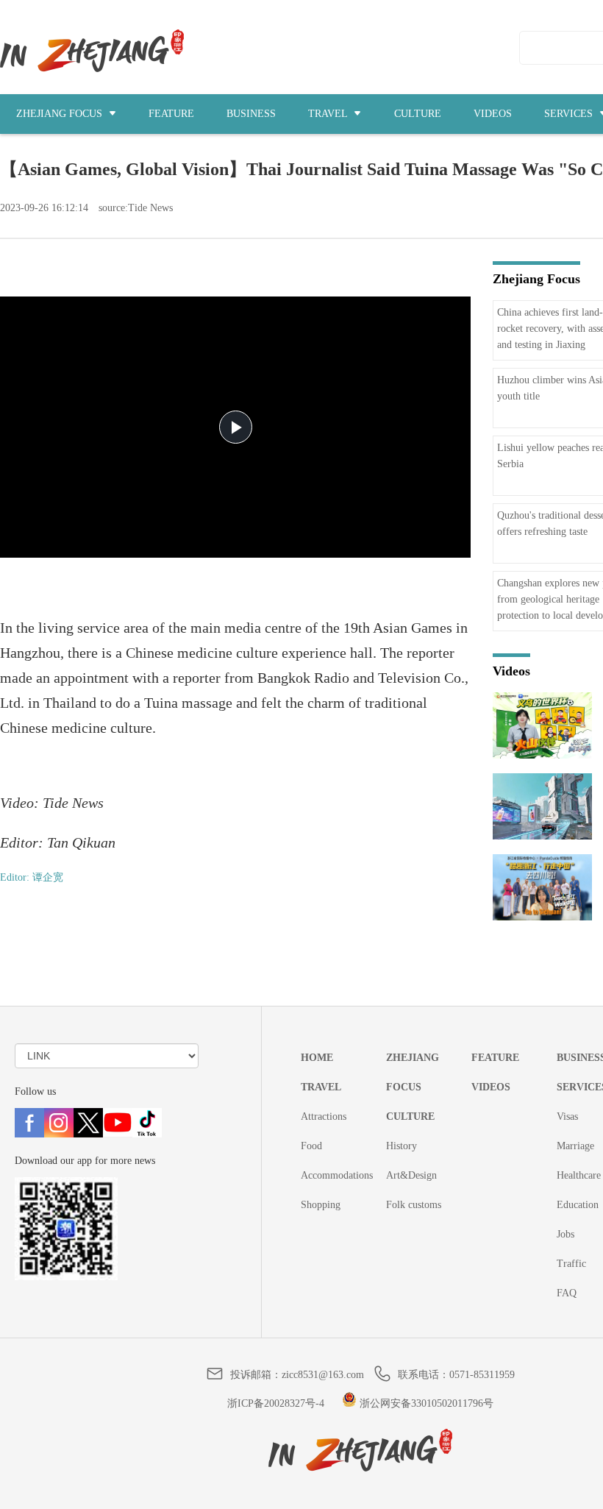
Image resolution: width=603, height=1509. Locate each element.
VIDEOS (493, 113)
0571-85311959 (482, 1374)
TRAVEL (329, 113)
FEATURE (171, 113)
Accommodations (337, 1175)
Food (311, 1145)
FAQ (567, 1293)
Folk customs (413, 1204)
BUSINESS (251, 113)
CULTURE (417, 113)
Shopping (320, 1204)
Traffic (571, 1263)
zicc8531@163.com (323, 1374)
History (401, 1145)
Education (578, 1204)
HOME (317, 1057)
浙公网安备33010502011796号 (425, 1403)
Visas (567, 1116)
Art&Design (411, 1175)
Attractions (323, 1116)
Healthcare (579, 1175)
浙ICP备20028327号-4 (275, 1403)
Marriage (575, 1145)
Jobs (565, 1234)
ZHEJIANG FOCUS (60, 113)
